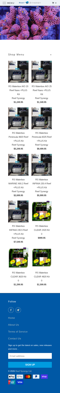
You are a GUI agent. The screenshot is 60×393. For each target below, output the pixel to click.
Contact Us (14, 338)
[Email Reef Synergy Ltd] (18, 310)
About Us (13, 325)
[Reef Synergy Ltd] (30, 3)
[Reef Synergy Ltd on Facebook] (11, 310)
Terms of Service (18, 331)
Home (11, 318)
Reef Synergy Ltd (23, 371)
